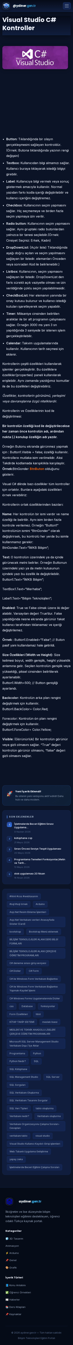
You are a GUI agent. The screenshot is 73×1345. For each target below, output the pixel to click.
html (38, 1014)
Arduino (40, 904)
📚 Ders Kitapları (15, 1306)
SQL (36, 1061)
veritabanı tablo (18, 1135)
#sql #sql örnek (19, 904)
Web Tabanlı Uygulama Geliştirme (29, 1151)
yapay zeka (16, 1159)
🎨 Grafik (11, 1267)
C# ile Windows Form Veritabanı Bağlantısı (34, 978)
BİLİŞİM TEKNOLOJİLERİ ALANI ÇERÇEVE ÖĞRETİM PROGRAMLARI (33, 953)
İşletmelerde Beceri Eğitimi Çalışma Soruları (34, 1167)
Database (27, 1006)
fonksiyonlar (48, 1006)
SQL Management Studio (24, 1076)
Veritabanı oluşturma (49, 1116)
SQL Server (53, 1076)
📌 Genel (11, 1260)
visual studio (42, 1135)
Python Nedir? (18, 1061)
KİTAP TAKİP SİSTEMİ (22, 1021)
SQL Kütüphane (18, 1069)
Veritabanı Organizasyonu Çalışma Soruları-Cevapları (35, 1126)
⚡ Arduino (12, 1253)
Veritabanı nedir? (19, 1116)
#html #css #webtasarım (24, 896)
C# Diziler (15, 970)
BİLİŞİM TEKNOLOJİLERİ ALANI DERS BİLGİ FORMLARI (34, 941)
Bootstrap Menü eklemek (43, 931)
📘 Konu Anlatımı (15, 1285)
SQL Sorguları (18, 1084)
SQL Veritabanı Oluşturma (24, 1092)
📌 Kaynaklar (13, 1314)
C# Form (34, 970)
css (12, 1006)
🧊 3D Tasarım (14, 1238)
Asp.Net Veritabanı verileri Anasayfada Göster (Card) (32, 921)
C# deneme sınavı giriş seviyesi (28, 963)
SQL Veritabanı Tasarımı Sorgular (29, 1100)
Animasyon (12, 1245)
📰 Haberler (12, 1299)
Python (37, 1053)
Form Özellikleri (19, 1014)
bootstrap (15, 931)
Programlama (17, 1053)
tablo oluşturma (45, 1108)
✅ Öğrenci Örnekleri (18, 1292)
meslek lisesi (49, 1021)
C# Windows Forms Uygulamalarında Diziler (35, 998)
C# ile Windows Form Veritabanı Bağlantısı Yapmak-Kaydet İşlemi (34, 988)
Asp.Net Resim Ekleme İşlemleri (28, 912)
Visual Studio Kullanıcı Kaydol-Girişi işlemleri (35, 1143)
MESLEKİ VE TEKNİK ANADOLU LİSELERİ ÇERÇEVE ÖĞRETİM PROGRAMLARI (32, 1031)
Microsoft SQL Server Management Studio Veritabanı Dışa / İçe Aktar (34, 1043)
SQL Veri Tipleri (19, 1108)
